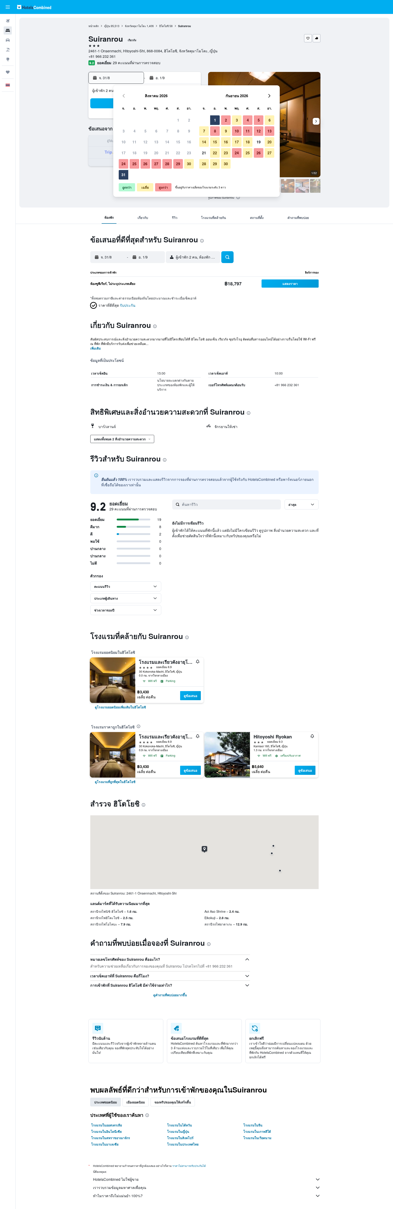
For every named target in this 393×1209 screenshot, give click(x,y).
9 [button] (189, 131)
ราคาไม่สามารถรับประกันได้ (189, 1166)
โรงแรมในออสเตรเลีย (106, 1125)
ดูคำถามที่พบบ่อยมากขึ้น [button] (170, 995)
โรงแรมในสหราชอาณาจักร (110, 1137)
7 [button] (167, 131)
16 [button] (189, 141)
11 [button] (134, 141)
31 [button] (123, 174)
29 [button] (178, 163)
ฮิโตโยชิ (164, 26)
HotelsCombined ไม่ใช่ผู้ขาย (116, 1179)
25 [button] (134, 163)
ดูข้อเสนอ (190, 695)
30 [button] (189, 163)
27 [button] (156, 163)
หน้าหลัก (93, 26)
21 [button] (167, 152)
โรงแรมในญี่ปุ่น (178, 1131)
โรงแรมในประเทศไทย (183, 1144)
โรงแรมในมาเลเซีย (104, 1144)
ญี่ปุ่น (107, 26)
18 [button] (134, 152)
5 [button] (145, 131)
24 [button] (123, 163)
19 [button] (145, 152)
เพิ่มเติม (95, 348)
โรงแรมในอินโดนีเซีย (106, 1131)
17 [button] (123, 152)
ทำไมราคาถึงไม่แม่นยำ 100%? (118, 1195)
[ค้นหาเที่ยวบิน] (8, 20)
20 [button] (156, 152)
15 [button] (178, 141)
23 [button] (189, 152)
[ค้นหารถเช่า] (8, 40)
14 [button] (167, 141)
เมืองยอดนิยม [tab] (135, 1102)
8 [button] (178, 131)
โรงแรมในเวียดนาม (257, 1137)
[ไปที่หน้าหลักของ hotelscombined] (34, 7)
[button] (8, 7)
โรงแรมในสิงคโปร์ (180, 1137)
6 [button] (156, 131)
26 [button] (145, 163)
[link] (120, 707)
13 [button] (156, 141)
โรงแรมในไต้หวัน (179, 1125)
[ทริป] (8, 72)
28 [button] (167, 163)
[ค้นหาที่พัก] (8, 30)
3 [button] (124, 131)
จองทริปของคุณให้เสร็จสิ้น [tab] (172, 1102)
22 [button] (178, 152)
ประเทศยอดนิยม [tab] (105, 1102)
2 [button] (189, 120)
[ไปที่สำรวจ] (8, 59)
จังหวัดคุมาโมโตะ (135, 26)
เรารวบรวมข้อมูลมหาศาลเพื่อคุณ (119, 1187)
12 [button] (145, 141)
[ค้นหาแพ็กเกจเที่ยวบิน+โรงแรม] (8, 49)
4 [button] (135, 131)
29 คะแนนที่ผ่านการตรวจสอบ (136, 62)
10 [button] (123, 141)
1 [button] (178, 120)
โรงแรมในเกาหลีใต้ (257, 1131)
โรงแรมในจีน (252, 1125)
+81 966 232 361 (102, 56)
